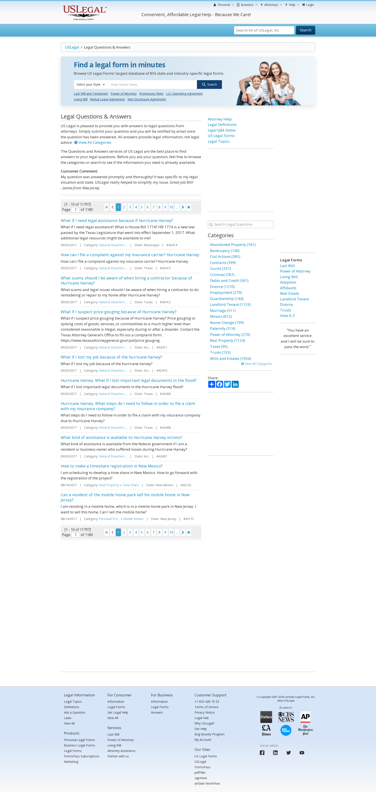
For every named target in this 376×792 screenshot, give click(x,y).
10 (171, 207)
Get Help (201, 729)
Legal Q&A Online (222, 130)
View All (69, 723)
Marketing (71, 762)
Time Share (131, 485)
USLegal (72, 47)
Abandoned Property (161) (233, 244)
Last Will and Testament (91, 93)
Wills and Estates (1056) (230, 358)
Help (291, 5)
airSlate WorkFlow (207, 783)
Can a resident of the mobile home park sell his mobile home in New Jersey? (125, 497)
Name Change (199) (227, 322)
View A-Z (287, 315)
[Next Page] (183, 207)
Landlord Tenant (294, 298)
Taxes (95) (219, 346)
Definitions (71, 707)
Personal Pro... (109, 519)
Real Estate (289, 293)
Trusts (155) (220, 352)
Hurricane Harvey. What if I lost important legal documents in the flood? (128, 380)
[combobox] (91, 84)
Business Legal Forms (79, 745)
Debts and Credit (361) (229, 280)
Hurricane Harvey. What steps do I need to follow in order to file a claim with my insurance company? (128, 406)
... (177, 207)
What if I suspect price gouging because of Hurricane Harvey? (118, 311)
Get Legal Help (117, 712)
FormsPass (202, 767)
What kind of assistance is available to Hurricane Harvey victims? (121, 437)
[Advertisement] (241, 180)
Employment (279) (226, 292)
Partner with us (118, 756)
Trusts (285, 310)
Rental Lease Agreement (107, 99)
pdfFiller (200, 772)
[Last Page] (188, 207)
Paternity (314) (222, 328)
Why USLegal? (204, 723)
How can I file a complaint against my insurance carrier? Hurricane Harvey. (130, 254)
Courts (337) (220, 268)
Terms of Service (206, 707)
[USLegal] (84, 5)
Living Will (80, 99)
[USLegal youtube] (302, 752)
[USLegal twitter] (288, 752)
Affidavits (288, 287)
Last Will (287, 265)
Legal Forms (73, 751)
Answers (157, 712)
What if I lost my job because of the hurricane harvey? (111, 357)
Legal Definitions (222, 124)
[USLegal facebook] (262, 752)
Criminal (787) (222, 274)
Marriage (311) (223, 310)
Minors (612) (221, 316)
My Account (203, 740)
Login (309, 5)
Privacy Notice (205, 712)
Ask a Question (74, 712)
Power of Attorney (124, 93)
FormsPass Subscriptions (81, 756)
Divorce (286, 304)
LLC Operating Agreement (184, 93)
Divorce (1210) (222, 286)
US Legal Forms (221, 135)
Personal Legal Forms (79, 740)
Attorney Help (220, 119)
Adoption (288, 282)
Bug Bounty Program (210, 734)
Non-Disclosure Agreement (147, 99)
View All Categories (94, 142)
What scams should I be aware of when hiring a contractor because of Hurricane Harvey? (126, 280)
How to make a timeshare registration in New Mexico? (112, 466)
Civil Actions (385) (225, 256)
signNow (201, 778)
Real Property (109, 485)
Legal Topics (219, 141)
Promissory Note (151, 93)
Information (115, 701)
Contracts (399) (223, 262)
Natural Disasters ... (113, 245)
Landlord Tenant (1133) (230, 304)
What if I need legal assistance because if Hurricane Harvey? (117, 220)
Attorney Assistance (121, 751)
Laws (67, 718)
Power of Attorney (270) (230, 334)
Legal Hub (202, 718)
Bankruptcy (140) (225, 250)
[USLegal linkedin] (275, 752)
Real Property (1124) (227, 340)
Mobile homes (133, 519)
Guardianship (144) (226, 298)
